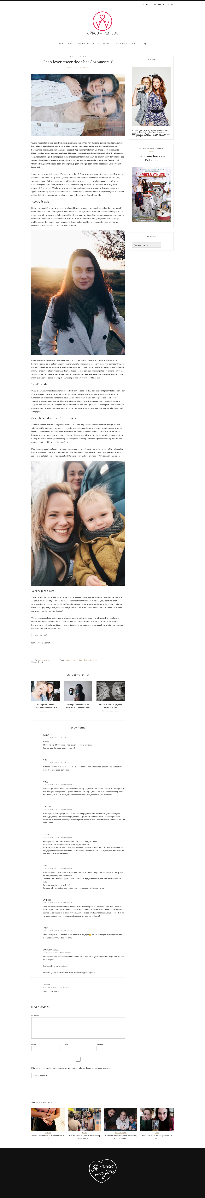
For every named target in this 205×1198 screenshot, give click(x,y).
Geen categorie (120, 1132)
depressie (88, 660)
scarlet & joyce (44, 660)
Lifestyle (72, 56)
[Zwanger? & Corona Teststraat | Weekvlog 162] (45, 692)
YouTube (106, 44)
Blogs (69, 44)
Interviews (73, 711)
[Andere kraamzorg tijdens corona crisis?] (111, 692)
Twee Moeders (83, 44)
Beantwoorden (66, 738)
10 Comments (84, 68)
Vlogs (41, 711)
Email (66, 1045)
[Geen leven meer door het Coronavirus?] (78, 107)
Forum (134, 44)
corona (68, 660)
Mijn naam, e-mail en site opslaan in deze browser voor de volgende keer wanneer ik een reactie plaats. (72, 1068)
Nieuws (96, 44)
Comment (35, 1016)
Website (100, 1045)
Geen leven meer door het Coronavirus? (78, 62)
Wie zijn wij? (121, 44)
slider (95, 660)
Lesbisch (48, 1132)
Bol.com (151, 160)
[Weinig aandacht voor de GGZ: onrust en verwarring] (78, 692)
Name (34, 1045)
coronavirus (77, 660)
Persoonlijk (82, 56)
